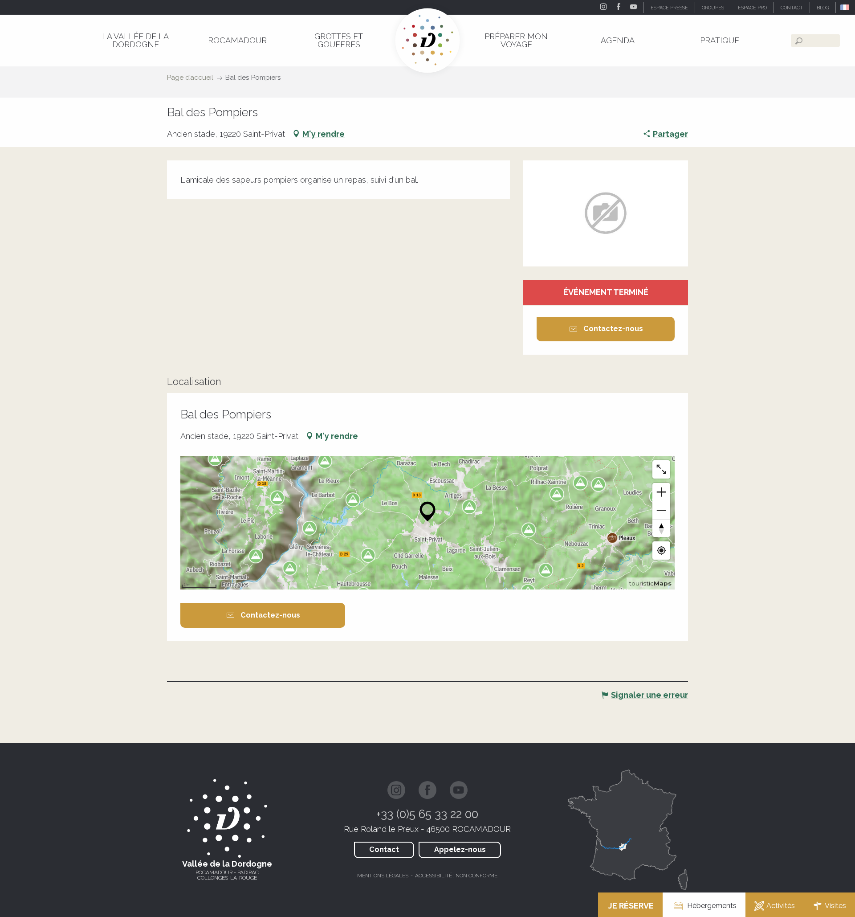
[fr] (845, 7)
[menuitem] (135, 40)
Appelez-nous (460, 849)
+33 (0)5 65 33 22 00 (427, 814)
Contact (384, 849)
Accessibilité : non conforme (456, 875)
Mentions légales (382, 875)
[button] (845, 7)
